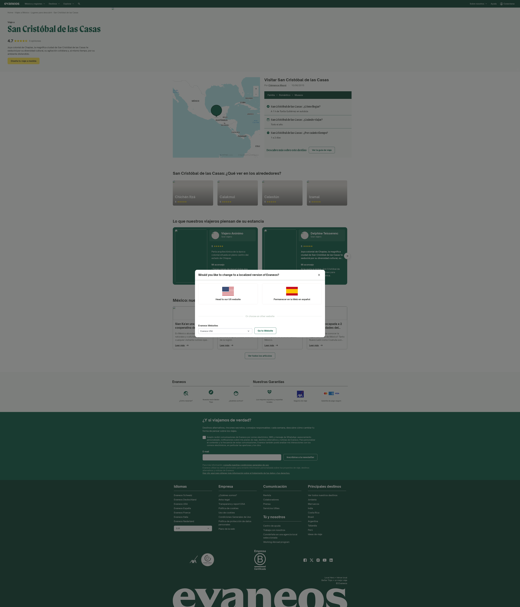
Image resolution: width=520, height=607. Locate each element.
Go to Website (265, 330)
